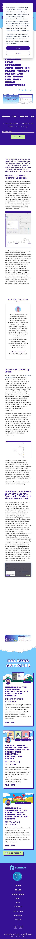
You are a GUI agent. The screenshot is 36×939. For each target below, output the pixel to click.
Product (27, 682)
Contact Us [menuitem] (18, 907)
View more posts (12, 853)
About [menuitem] (18, 898)
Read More (10, 722)
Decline (18, 53)
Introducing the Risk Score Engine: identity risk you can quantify (16, 691)
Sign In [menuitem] (18, 920)
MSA (23, 936)
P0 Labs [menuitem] (18, 890)
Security (23, 934)
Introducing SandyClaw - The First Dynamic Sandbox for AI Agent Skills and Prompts (16, 813)
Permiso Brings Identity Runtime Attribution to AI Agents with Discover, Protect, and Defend (17, 752)
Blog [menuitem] (18, 903)
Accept (18, 48)
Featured (26, 740)
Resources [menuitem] (18, 915)
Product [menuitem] (18, 886)
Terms (18, 936)
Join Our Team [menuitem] (18, 911)
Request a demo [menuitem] (18, 894)
